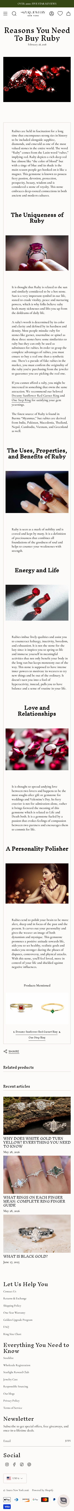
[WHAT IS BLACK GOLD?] (37, 1234)
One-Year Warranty (14, 1312)
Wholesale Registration (16, 1365)
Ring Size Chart (12, 1334)
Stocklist (8, 1358)
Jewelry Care (10, 1379)
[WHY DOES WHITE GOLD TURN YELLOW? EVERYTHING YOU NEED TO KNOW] (37, 1116)
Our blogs (9, 1393)
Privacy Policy (11, 1400)
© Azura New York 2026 (16, 1490)
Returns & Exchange (15, 1298)
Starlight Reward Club (16, 1372)
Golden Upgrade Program (17, 1320)
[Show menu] (5, 13)
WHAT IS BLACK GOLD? (25, 1256)
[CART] (68, 13)
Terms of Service (12, 1408)
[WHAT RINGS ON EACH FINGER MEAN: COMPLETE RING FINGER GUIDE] (37, 1175)
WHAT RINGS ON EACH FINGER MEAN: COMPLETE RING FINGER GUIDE (34, 1201)
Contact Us (9, 1291)
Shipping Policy (12, 1305)
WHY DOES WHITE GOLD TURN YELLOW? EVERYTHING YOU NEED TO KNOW (37, 1142)
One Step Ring (21, 400)
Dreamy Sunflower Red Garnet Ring (35, 395)
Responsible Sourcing (15, 1386)
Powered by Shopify (42, 1490)
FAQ (6, 1327)
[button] (63, 1500)
